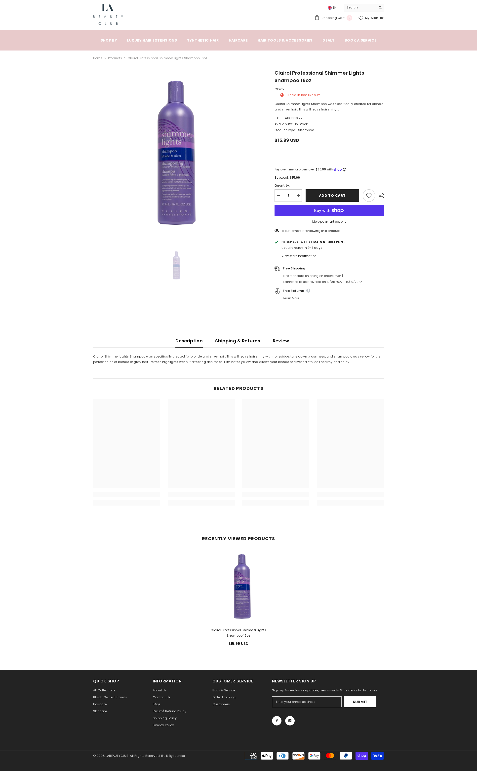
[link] (126, 494)
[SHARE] (379, 196)
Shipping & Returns (237, 341)
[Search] (364, 7)
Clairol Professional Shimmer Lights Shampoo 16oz (238, 633)
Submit (360, 701)
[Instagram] (290, 720)
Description (189, 341)
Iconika (179, 756)
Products (115, 58)
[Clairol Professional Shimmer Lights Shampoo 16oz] (238, 586)
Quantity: (282, 185)
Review (281, 341)
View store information (299, 256)
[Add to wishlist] (369, 195)
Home (97, 58)
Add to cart (332, 195)
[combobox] (360, 7)
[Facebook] (276, 720)
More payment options (329, 221)
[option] (176, 152)
